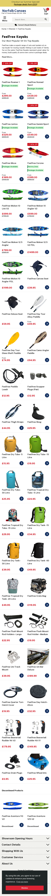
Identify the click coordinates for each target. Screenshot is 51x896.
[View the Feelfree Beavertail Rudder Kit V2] (21, 748)
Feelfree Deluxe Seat (12, 314)
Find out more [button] (22, 882)
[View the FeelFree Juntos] (21, 138)
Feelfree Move (9, 163)
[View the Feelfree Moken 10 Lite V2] (21, 217)
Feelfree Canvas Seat (37, 278)
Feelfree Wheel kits (36, 773)
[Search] (45, 19)
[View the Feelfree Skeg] (47, 429)
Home (4, 29)
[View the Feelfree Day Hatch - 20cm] (47, 712)
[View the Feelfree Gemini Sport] (47, 138)
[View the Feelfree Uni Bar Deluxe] (47, 677)
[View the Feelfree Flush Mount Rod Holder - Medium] (47, 641)
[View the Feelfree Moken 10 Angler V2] (47, 217)
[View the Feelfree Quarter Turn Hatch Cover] (21, 712)
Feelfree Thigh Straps (12, 422)
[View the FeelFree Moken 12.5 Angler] (21, 253)
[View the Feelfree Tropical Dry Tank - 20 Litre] (21, 606)
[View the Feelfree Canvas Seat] (47, 289)
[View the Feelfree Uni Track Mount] (21, 677)
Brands (12, 29)
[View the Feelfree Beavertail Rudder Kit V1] (47, 748)
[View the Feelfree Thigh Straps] (21, 429)
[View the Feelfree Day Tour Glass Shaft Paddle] (21, 361)
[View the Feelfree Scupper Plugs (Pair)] (47, 397)
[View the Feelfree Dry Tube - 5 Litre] (21, 465)
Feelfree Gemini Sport (38, 124)
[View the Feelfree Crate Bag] (47, 606)
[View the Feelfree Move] (21, 180)
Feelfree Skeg (34, 422)
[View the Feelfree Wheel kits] (47, 780)
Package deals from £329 (25, 4)
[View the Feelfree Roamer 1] (21, 99)
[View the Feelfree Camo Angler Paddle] (47, 361)
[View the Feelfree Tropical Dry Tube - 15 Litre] (21, 535)
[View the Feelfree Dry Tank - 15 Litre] (47, 535)
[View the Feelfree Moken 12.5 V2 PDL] (47, 253)
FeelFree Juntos (10, 124)
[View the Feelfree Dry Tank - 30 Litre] (21, 571)
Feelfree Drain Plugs (12, 773)
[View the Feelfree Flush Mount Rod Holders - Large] (21, 641)
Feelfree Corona (35, 163)
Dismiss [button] (24, 888)
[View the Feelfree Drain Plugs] (21, 780)
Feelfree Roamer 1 (11, 82)
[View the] (21, 826)
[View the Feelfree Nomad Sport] (47, 99)
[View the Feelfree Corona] (47, 180)
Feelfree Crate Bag (36, 596)
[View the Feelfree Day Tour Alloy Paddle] (47, 325)
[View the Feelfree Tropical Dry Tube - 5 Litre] (47, 500)
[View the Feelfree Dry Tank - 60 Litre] (47, 571)
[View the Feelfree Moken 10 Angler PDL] (21, 289)
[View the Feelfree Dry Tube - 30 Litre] (21, 500)
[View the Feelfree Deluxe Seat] (21, 325)
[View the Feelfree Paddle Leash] (21, 397)
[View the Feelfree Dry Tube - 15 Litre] (47, 465)
